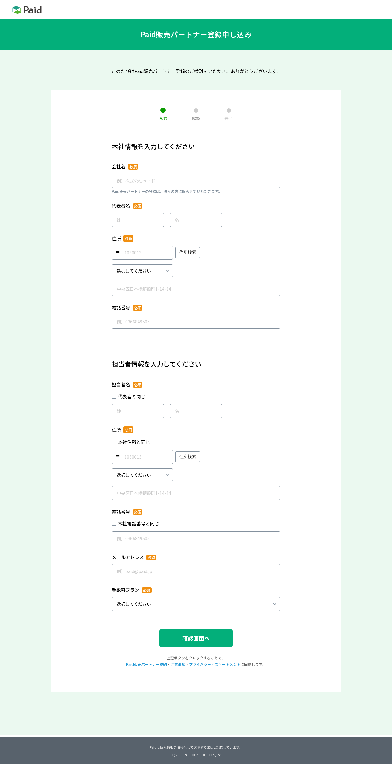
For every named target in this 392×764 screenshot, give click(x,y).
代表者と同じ (131, 396)
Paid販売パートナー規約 (146, 664)
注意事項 (178, 664)
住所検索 (187, 252)
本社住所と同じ (134, 442)
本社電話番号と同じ (138, 523)
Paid (27, 9)
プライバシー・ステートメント (214, 664)
